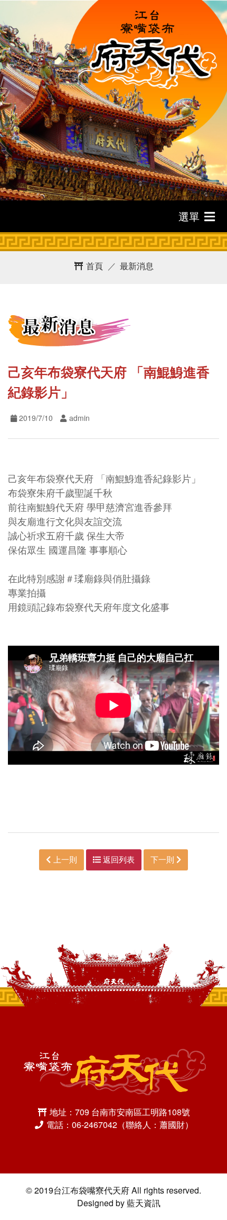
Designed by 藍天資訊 (118, 1203)
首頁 (93, 266)
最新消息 (137, 266)
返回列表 (118, 859)
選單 (190, 216)
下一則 (163, 859)
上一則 (64, 859)
